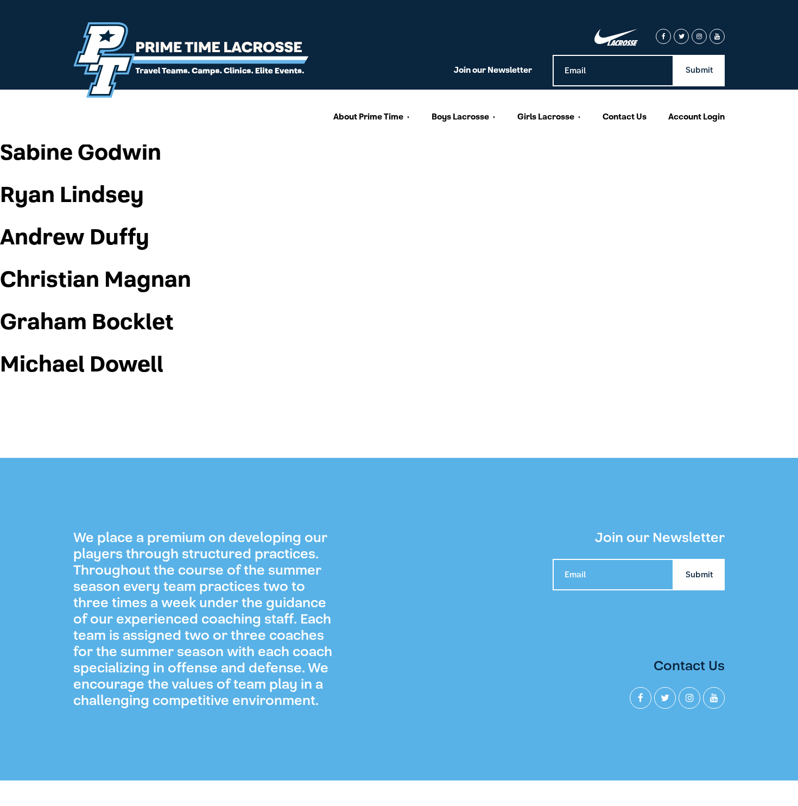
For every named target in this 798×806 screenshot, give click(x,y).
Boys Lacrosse (460, 117)
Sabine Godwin (80, 152)
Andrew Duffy (74, 237)
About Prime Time (368, 117)
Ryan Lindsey (72, 195)
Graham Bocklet (87, 322)
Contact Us (625, 117)
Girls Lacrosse (545, 117)
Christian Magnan (95, 279)
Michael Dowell (81, 364)
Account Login (696, 117)
